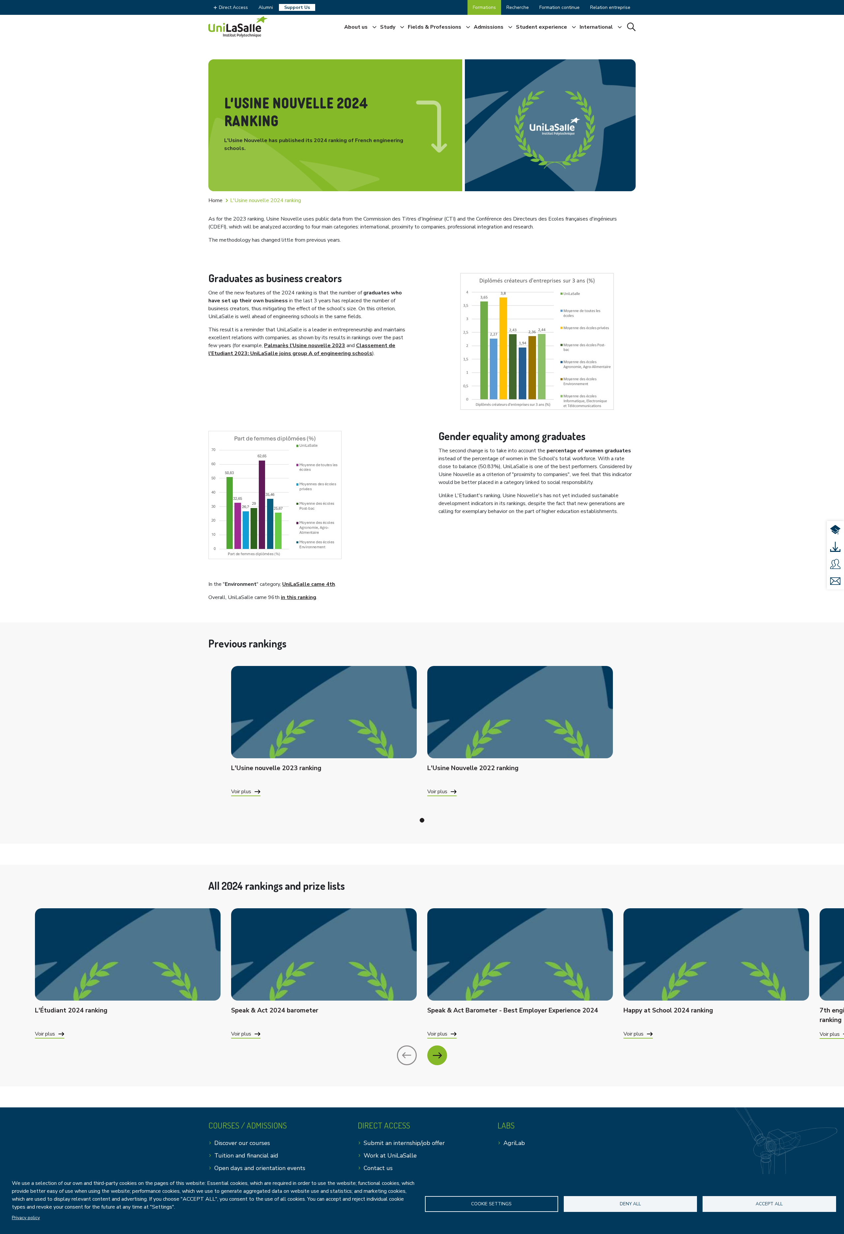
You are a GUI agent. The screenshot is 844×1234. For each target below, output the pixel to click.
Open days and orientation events (259, 1168)
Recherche (517, 7)
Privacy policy (26, 1218)
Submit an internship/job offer (404, 1143)
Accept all (769, 1204)
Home (215, 200)
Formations (484, 7)
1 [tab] (422, 820)
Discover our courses (242, 1143)
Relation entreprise (610, 7)
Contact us (378, 1168)
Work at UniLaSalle (390, 1155)
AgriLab (514, 1143)
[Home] (238, 26)
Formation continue (559, 7)
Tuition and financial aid (246, 1155)
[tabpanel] (324, 739)
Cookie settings (491, 1204)
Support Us (297, 7)
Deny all (630, 1204)
